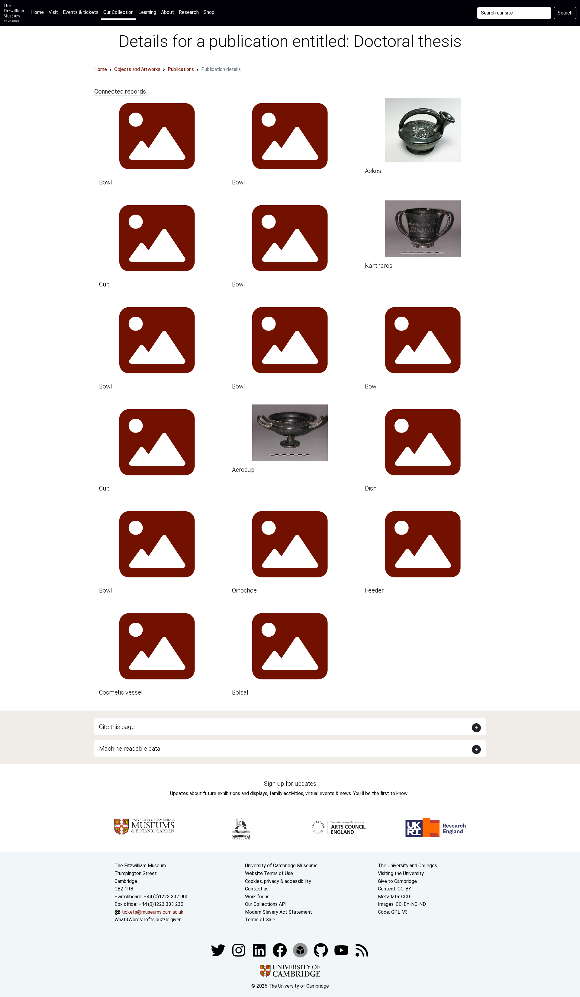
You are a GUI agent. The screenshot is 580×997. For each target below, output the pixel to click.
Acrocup (243, 469)
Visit (53, 12)
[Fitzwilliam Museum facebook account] (260, 950)
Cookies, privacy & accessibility (278, 881)
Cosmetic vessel (121, 692)
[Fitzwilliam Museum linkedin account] (280, 950)
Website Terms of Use (269, 873)
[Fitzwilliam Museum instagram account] (239, 950)
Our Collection (118, 12)
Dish (370, 488)
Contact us (257, 889)
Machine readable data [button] (129, 748)
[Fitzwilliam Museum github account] (321, 950)
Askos (373, 170)
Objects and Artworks (137, 69)
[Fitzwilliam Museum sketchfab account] (301, 950)
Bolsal (240, 692)
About (167, 12)
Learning (147, 12)
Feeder (374, 590)
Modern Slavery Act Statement (278, 912)
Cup (104, 284)
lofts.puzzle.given (163, 919)
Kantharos (378, 265)
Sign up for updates (290, 783)
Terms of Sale (260, 919)
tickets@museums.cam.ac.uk (152, 912)
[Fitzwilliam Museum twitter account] (218, 950)
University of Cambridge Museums (281, 865)
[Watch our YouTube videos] (342, 950)
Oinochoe (244, 590)
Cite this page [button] (117, 726)
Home (38, 12)
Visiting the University (401, 873)
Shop (209, 12)
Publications (181, 69)
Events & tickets (80, 12)
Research (189, 12)
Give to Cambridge (397, 881)
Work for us (257, 897)
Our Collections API (266, 904)
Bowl (105, 182)
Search (565, 13)
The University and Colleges (407, 865)
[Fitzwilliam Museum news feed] (362, 950)
